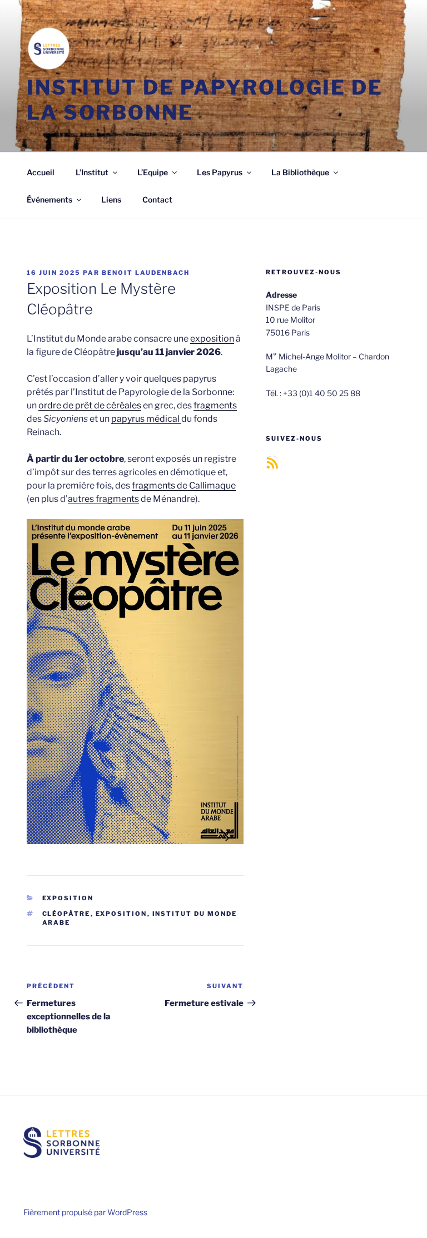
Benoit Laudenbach (146, 273)
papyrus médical (146, 418)
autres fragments (103, 499)
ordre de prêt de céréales (89, 405)
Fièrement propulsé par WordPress (85, 1212)
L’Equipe (152, 172)
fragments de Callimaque (184, 485)
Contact (157, 199)
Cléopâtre (66, 914)
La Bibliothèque (300, 172)
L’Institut (92, 172)
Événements (49, 199)
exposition (212, 338)
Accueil (40, 172)
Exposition (68, 898)
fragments (215, 405)
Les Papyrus (219, 172)
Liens (111, 199)
